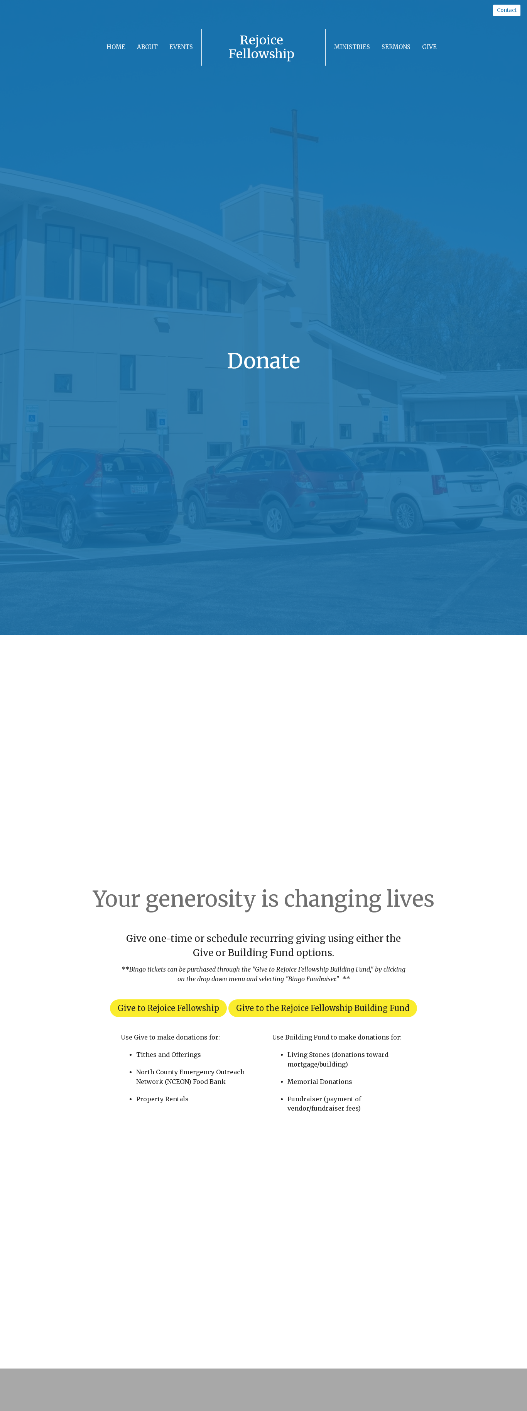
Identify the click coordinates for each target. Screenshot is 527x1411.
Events (181, 47)
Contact (507, 10)
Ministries (352, 47)
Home (115, 47)
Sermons (396, 47)
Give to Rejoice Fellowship (168, 1008)
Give (429, 47)
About (147, 47)
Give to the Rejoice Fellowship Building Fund (322, 1008)
